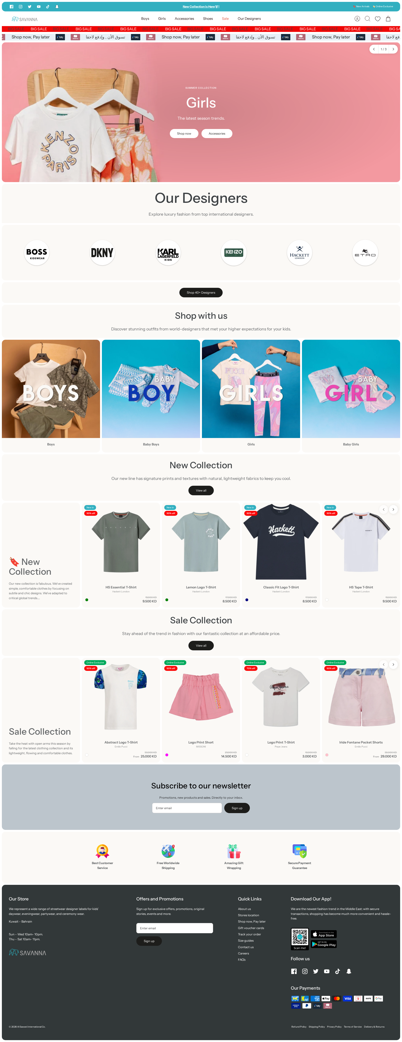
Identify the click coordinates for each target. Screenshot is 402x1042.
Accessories (184, 18)
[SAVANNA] (24, 19)
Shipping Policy (317, 1026)
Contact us (246, 947)
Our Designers (249, 18)
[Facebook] (11, 6)
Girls (162, 18)
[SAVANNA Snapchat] (57, 6)
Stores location (248, 915)
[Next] (258, 6)
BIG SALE (26, 29)
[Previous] (143, 6)
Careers (243, 953)
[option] (201, 112)
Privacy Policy (334, 1026)
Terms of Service (353, 1026)
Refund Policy (298, 1026)
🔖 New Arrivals (361, 6)
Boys (145, 18)
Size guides (246, 940)
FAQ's (241, 959)
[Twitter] (29, 6)
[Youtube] (38, 6)
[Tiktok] (47, 6)
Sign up (237, 808)
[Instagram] (20, 6)
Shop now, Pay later (34, 37)
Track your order (249, 934)
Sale (225, 18)
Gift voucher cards (251, 928)
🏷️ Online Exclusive (382, 6)
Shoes (208, 18)
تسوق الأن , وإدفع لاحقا (108, 37)
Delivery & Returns (374, 1026)
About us (244, 909)
